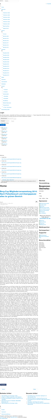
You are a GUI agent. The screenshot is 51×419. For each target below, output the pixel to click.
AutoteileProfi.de (45, 218)
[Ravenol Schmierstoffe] (44, 210)
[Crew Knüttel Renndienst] (44, 208)
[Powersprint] (42, 211)
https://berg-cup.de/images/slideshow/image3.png (11, 166)
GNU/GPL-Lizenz (14, 417)
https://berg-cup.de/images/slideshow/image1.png (11, 162)
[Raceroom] (41, 220)
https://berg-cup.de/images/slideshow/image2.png (11, 177)
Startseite (4, 179)
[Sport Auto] (41, 206)
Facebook (49, 3)
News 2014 (12, 179)
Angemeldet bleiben (5, 123)
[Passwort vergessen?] (13, 121)
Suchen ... (2, 0)
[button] (36, 201)
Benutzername (4, 118)
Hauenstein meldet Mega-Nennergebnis (35, 402)
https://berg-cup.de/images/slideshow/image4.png (11, 170)
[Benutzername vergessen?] (15, 118)
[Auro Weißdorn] (42, 213)
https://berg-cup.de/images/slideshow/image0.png (11, 159)
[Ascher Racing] (42, 221)
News (8, 179)
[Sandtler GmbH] (42, 204)
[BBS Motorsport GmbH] (44, 207)
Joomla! (1, 417)
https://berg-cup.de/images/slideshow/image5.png (11, 173)
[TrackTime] (41, 223)
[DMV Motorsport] (43, 235)
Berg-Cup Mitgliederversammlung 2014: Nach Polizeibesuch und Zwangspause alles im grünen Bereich (18, 194)
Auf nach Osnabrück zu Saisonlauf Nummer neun (37, 398)
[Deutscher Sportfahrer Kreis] (45, 237)
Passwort (3, 120)
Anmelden (3, 124)
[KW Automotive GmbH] (44, 203)
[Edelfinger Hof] (42, 224)
